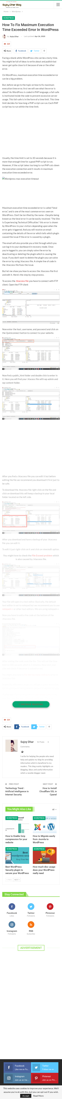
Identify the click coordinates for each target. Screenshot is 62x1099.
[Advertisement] (31, 132)
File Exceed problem (42, 555)
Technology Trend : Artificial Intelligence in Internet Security (17, 791)
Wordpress (8, 18)
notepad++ (7, 609)
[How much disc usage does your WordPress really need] (45, 855)
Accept (25, 1095)
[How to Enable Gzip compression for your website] (17, 824)
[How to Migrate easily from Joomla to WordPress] (45, 824)
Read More (38, 1096)
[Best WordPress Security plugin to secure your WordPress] (17, 855)
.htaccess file (22, 281)
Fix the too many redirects (37, 674)
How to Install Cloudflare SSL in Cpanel (48, 791)
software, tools (31, 698)
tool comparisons (42, 694)
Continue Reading (31, 704)
